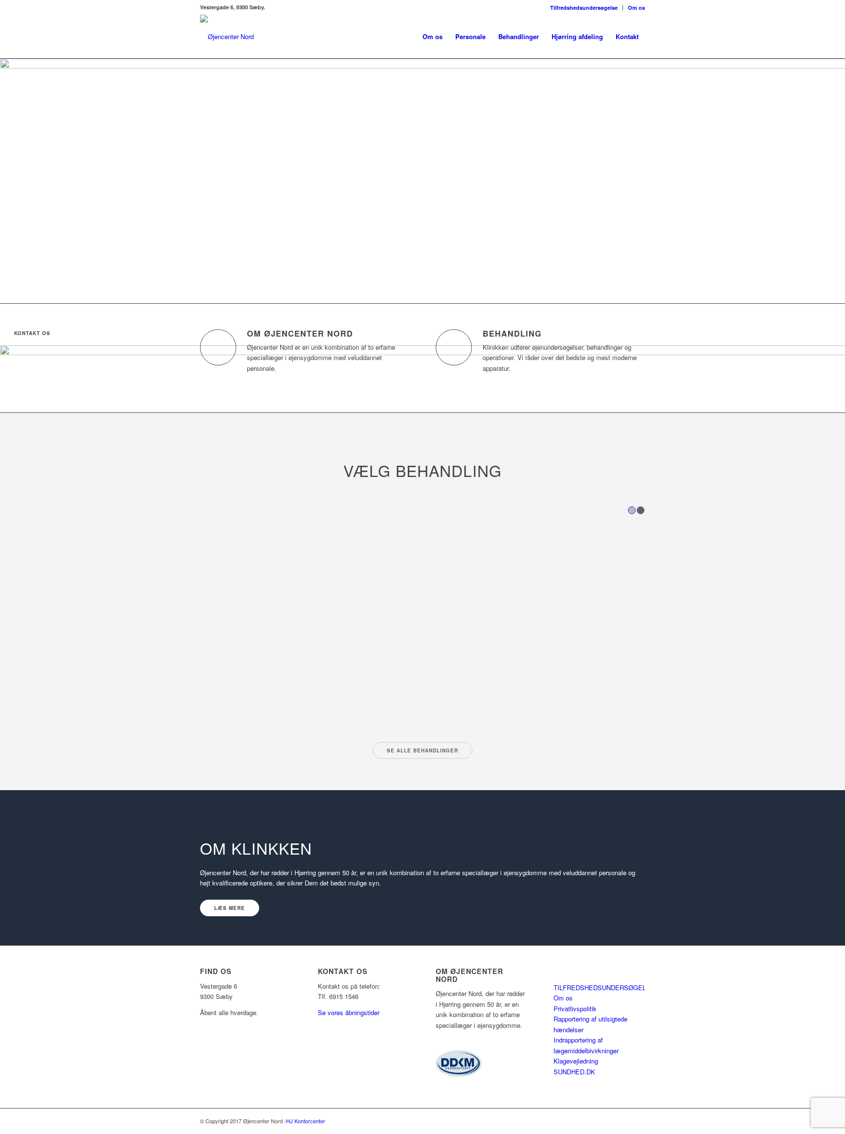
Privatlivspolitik (575, 1008)
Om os (636, 7)
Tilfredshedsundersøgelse (584, 7)
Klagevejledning (576, 1061)
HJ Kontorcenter (305, 1121)
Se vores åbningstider (348, 1012)
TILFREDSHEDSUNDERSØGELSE (604, 987)
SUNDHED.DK (574, 1071)
